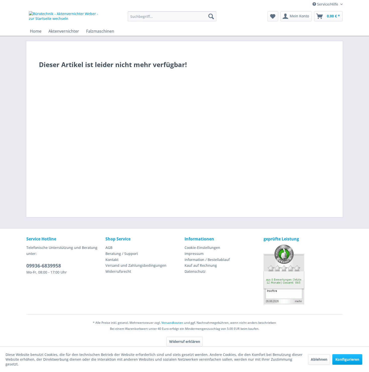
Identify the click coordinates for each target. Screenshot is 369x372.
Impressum (194, 253)
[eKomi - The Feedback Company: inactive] (303, 274)
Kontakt (111, 259)
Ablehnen (319, 359)
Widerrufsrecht (118, 271)
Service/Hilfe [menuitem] (327, 4)
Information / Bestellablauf (207, 259)
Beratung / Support (121, 253)
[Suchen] (211, 16)
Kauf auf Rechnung (200, 265)
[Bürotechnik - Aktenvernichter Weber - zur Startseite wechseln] (67, 17)
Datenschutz (195, 271)
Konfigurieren (347, 359)
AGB (108, 247)
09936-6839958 (43, 265)
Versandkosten (172, 323)
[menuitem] (172, 16)
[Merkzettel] (272, 16)
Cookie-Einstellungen (202, 247)
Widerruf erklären (184, 341)
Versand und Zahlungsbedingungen (135, 265)
